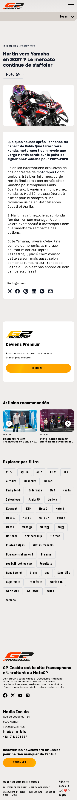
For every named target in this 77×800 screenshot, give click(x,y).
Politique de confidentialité (18, 787)
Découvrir (38, 368)
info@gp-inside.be (15, 731)
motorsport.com (51, 172)
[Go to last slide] (9, 424)
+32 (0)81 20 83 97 (15, 736)
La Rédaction (10, 46)
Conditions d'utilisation (25, 782)
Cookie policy (42, 787)
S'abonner (19, 762)
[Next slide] (68, 424)
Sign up (7, 782)
